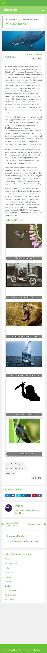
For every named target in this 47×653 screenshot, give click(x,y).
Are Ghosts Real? (34, 524)
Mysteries (8, 581)
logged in (20, 541)
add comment (35, 55)
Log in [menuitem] (3, 3)
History (22, 20)
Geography (9, 572)
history (19, 464)
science (10, 473)
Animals (8, 559)
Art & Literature (11, 590)
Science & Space (32, 20)
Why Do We (9, 600)
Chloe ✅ (18, 505)
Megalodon (20, 468)
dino (9, 464)
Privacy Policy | (24, 650)
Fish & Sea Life (13, 20)
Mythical (8, 577)
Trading (8, 586)
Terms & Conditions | (10, 650)
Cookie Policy (35, 650)
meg (9, 468)
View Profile (19, 510)
